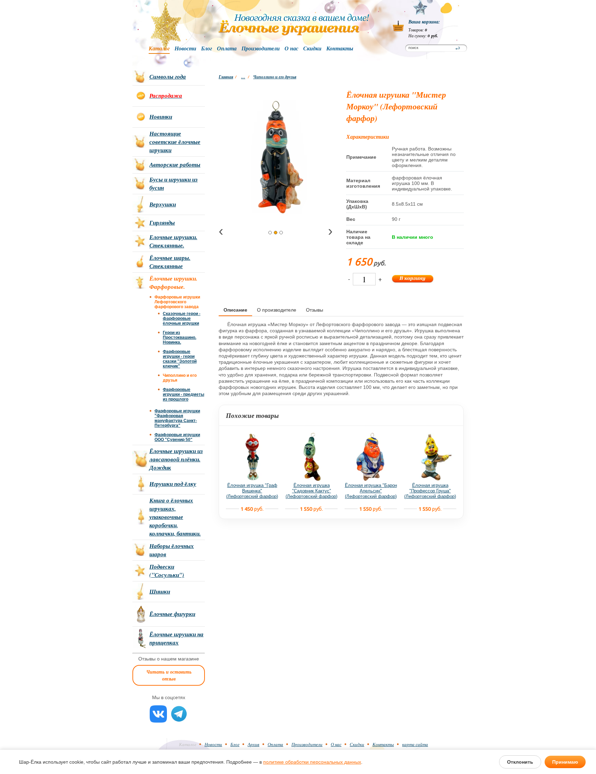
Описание (235, 310)
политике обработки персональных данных (312, 762)
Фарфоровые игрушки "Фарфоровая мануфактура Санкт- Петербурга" (177, 418)
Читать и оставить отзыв (168, 675)
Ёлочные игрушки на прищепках (176, 638)
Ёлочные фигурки (172, 614)
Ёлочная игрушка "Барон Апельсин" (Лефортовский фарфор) (371, 491)
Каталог (159, 48)
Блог (206, 48)
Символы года (167, 76)
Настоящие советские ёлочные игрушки (174, 141)
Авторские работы (174, 164)
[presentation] (221, 232)
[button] (270, 232)
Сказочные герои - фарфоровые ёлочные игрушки (181, 318)
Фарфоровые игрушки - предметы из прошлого (183, 394)
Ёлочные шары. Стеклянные (169, 262)
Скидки (312, 48)
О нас (291, 48)
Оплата (227, 48)
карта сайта (415, 744)
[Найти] (458, 48)
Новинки (160, 116)
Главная (226, 77)
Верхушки (162, 204)
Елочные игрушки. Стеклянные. (173, 241)
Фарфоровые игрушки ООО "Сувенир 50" (177, 437)
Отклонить (520, 762)
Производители (260, 48)
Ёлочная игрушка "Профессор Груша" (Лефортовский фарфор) (430, 491)
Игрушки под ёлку (172, 484)
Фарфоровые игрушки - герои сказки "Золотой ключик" (180, 359)
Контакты (339, 48)
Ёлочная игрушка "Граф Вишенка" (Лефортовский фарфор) (252, 491)
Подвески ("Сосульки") (166, 570)
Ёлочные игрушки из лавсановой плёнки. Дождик (176, 459)
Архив (253, 744)
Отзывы (314, 310)
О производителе (276, 310)
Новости (185, 48)
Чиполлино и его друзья (274, 77)
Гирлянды (162, 222)
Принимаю (565, 762)
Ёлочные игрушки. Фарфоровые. (173, 282)
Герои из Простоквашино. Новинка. (179, 337)
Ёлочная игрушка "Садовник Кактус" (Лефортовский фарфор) (311, 491)
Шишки (159, 591)
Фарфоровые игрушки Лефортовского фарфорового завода (177, 302)
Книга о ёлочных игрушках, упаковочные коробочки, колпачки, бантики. (175, 517)
